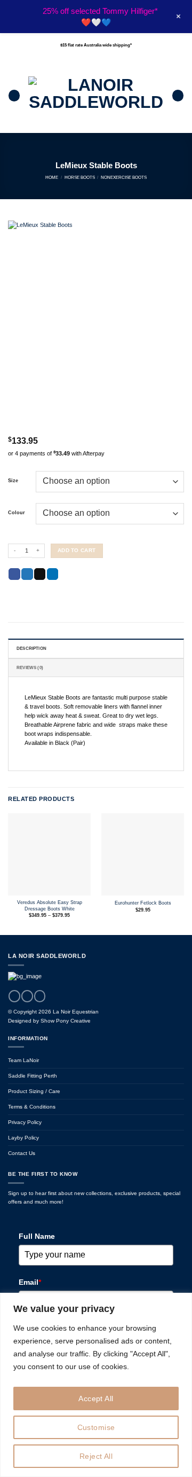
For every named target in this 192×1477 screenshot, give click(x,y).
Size (13, 480)
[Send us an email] (40, 996)
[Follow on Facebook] (14, 996)
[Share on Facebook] (14, 574)
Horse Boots (80, 177)
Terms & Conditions (31, 1107)
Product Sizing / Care (34, 1091)
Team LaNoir (23, 1060)
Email (30, 1282)
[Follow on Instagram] (27, 996)
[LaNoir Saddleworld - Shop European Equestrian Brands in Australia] (96, 95)
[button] (14, 95)
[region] (96, 1385)
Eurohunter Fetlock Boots (143, 903)
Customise (96, 1427)
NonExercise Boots (124, 177)
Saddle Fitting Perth (32, 1076)
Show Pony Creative (66, 1021)
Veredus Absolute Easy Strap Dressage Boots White (49, 906)
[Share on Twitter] (27, 574)
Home (51, 177)
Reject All (96, 1456)
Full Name (37, 1236)
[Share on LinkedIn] (53, 574)
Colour (16, 512)
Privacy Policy (25, 1122)
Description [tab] (31, 648)
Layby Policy (23, 1138)
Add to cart (76, 550)
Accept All (95, 1398)
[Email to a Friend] (40, 574)
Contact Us (21, 1153)
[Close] (180, 1301)
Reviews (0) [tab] (30, 667)
